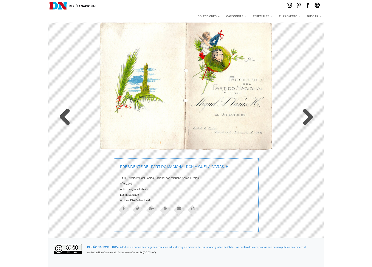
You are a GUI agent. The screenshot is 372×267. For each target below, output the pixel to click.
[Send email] (179, 210)
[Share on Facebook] (123, 210)
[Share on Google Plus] (151, 210)
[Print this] (192, 210)
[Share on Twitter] (137, 210)
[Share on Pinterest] (165, 210)
